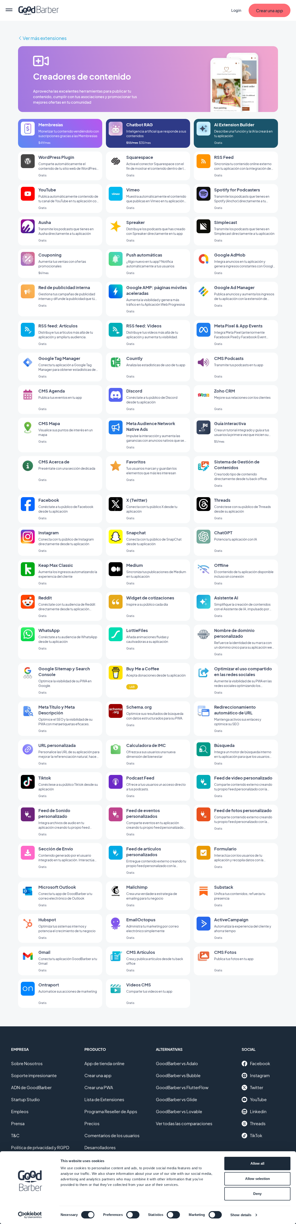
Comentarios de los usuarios (111, 1135)
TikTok (256, 1135)
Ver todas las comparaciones (184, 1123)
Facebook (260, 1063)
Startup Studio (25, 1099)
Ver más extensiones (45, 38)
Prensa (18, 1123)
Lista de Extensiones (104, 1099)
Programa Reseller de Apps (110, 1111)
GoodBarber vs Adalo (177, 1063)
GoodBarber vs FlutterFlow (182, 1087)
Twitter (256, 1087)
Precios (91, 1123)
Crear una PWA (98, 1087)
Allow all (257, 1163)
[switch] (132, 1214)
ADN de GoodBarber (31, 1087)
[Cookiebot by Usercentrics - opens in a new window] (30, 1215)
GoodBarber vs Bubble (178, 1075)
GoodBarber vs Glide (176, 1099)
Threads (257, 1123)
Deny (257, 1194)
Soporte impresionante (34, 1075)
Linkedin (258, 1111)
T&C (15, 1135)
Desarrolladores (100, 1147)
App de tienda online (104, 1063)
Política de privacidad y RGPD (40, 1147)
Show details (240, 1215)
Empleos (19, 1111)
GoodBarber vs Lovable (179, 1111)
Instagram (260, 1075)
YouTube (258, 1099)
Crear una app (97, 1075)
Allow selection (257, 1179)
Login (236, 10)
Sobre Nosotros (27, 1063)
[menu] (9, 10)
